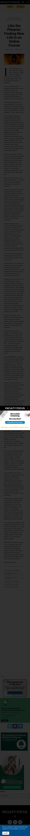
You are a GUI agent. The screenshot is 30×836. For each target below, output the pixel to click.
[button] (27, 408)
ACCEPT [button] (5, 833)
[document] (15, 418)
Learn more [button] (22, 829)
